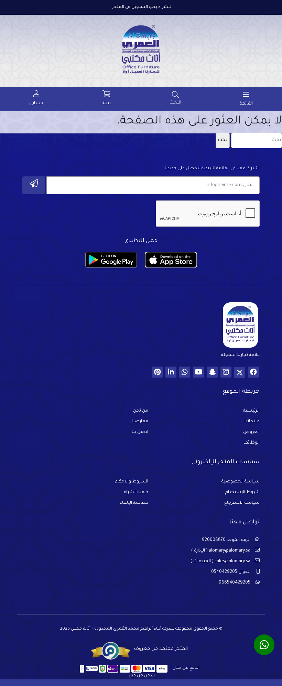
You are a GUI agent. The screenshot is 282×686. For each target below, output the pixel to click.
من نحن (140, 411)
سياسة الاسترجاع (242, 503)
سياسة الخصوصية (240, 481)
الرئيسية (251, 411)
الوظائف (251, 442)
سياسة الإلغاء (134, 503)
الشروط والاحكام (131, 481)
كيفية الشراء (136, 492)
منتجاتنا (252, 421)
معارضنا (140, 421)
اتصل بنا (140, 432)
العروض (251, 432)
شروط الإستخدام (242, 492)
